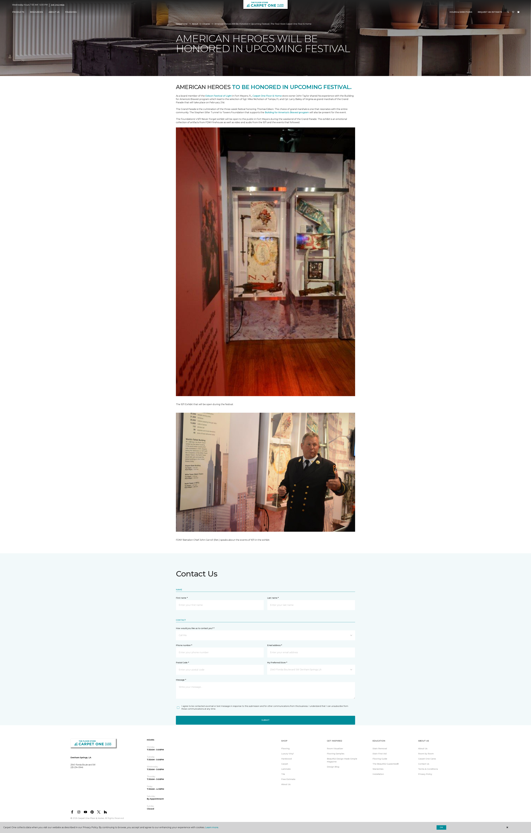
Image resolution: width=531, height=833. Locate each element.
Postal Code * (182, 663)
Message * (181, 680)
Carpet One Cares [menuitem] (427, 759)
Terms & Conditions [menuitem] (428, 769)
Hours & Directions (461, 12)
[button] (508, 12)
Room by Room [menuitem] (426, 753)
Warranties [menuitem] (378, 769)
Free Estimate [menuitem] (288, 779)
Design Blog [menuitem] (333, 767)
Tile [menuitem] (283, 774)
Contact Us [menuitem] (423, 764)
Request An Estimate (490, 12)
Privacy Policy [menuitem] (425, 774)
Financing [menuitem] (71, 12)
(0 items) (518, 12)
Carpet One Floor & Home (267, 96)
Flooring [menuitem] (285, 748)
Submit (265, 720)
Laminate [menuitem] (286, 769)
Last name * (273, 598)
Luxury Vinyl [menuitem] (287, 753)
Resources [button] (36, 12)
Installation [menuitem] (378, 774)
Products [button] (18, 12)
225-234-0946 (57, 5)
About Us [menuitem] (286, 784)
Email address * (274, 645)
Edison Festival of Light (218, 96)
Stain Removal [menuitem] (380, 748)
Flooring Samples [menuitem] (335, 753)
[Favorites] (513, 12)
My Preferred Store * (277, 663)
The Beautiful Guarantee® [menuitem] (386, 764)
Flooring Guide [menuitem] (380, 759)
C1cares (206, 24)
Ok (441, 827)
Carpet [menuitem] (284, 764)
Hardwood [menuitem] (286, 759)
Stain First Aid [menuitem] (379, 753)
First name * (182, 598)
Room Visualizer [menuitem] (335, 748)
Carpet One (182, 24)
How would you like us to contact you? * (195, 628)
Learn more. (212, 827)
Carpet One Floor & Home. (91, 818)
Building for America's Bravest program (287, 112)
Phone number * (184, 645)
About (195, 24)
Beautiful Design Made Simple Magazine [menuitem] (342, 760)
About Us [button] (54, 12)
